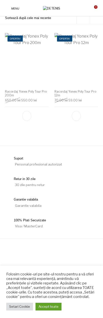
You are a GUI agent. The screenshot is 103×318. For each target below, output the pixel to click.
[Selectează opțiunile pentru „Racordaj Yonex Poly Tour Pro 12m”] (76, 116)
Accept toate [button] (48, 306)
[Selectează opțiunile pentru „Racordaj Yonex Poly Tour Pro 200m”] (26, 116)
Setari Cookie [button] (19, 306)
